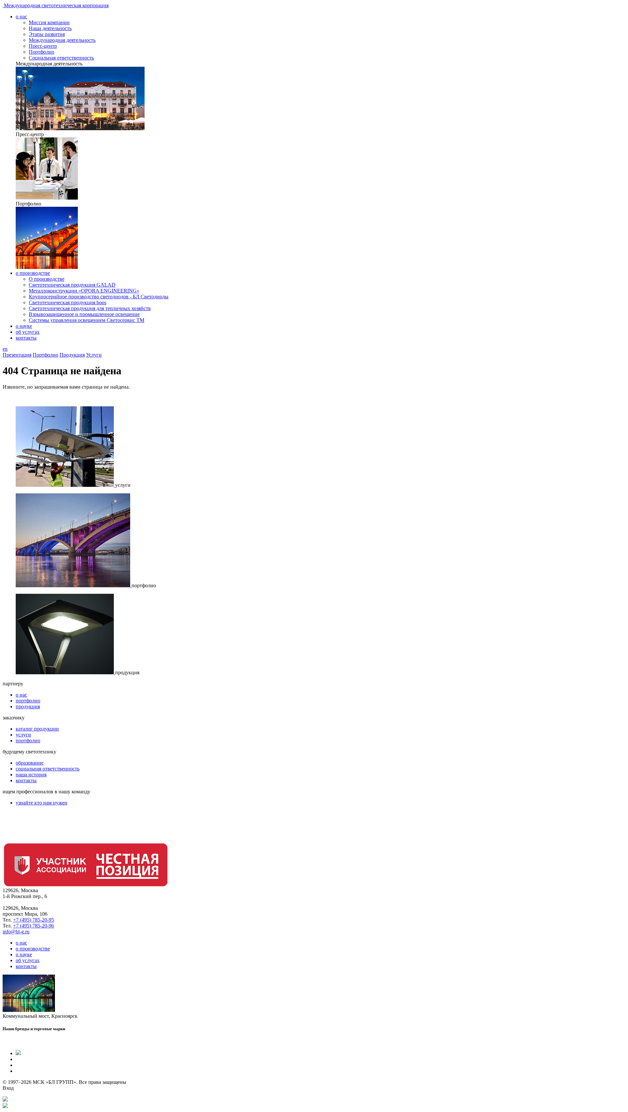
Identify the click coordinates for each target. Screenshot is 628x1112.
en (5, 349)
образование (30, 763)
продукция (28, 706)
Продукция (72, 355)
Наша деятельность (50, 28)
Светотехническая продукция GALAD (72, 285)
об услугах (28, 332)
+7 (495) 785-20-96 (33, 925)
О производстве (46, 279)
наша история (31, 774)
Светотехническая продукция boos (67, 302)
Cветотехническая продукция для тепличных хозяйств (90, 308)
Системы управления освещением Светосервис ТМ (86, 320)
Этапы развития (47, 34)
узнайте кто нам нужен (41, 802)
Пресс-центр (43, 46)
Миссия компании (49, 22)
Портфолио (41, 52)
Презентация (17, 355)
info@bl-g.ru (16, 931)
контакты (26, 338)
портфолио (28, 700)
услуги (23, 734)
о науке (24, 326)
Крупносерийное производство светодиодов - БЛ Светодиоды (98, 296)
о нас (21, 16)
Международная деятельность (62, 40)
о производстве (33, 273)
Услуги (94, 355)
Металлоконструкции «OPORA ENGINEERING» (84, 290)
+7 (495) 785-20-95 (33, 920)
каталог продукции (37, 729)
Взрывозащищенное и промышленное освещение (84, 314)
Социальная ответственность (61, 58)
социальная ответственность (47, 768)
